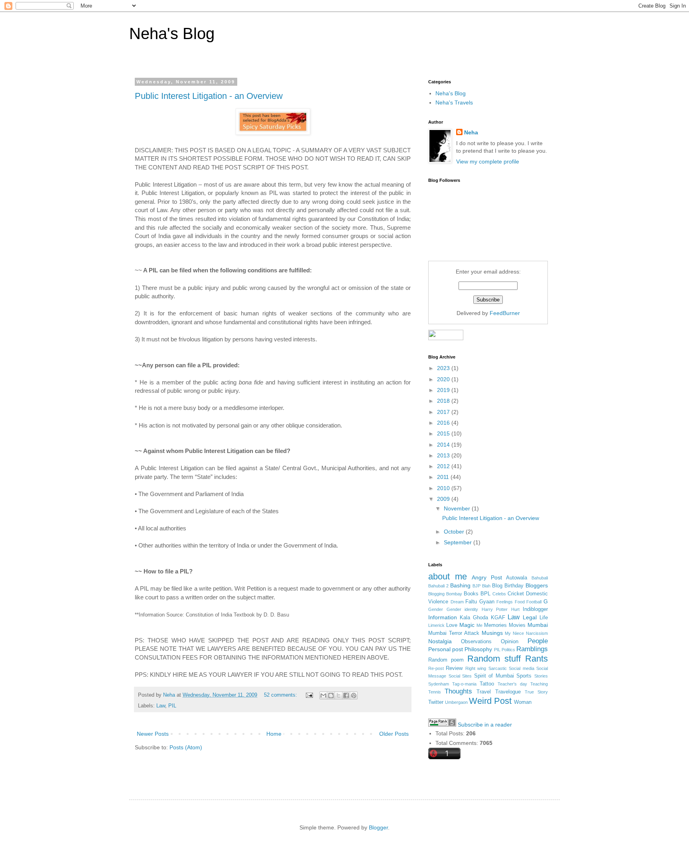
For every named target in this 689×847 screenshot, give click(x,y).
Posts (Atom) (185, 747)
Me (479, 625)
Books (471, 594)
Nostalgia (440, 641)
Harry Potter (495, 609)
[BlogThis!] (331, 695)
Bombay (454, 593)
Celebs (499, 593)
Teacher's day (512, 684)
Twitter (435, 702)
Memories (495, 625)
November (458, 508)
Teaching (539, 684)
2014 (444, 444)
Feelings (504, 601)
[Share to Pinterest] (354, 695)
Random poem (446, 660)
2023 (444, 368)
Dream (457, 601)
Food (520, 601)
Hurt (515, 609)
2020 (444, 379)
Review (454, 668)
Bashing (460, 585)
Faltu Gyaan (479, 602)
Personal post (445, 649)
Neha (471, 132)
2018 (444, 401)
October (455, 531)
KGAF (498, 617)
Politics (508, 649)
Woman (523, 702)
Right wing (475, 668)
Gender (435, 609)
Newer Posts (153, 734)
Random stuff (494, 659)
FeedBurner (505, 313)
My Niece (514, 633)
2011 (444, 477)
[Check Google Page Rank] (442, 724)
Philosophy (478, 649)
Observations (476, 641)
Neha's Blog (172, 33)
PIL (172, 706)
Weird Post (490, 701)
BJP (476, 585)
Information (442, 617)
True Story (536, 691)
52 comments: (281, 695)
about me (447, 576)
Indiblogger (535, 609)
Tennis (434, 691)
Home (274, 734)
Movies (517, 625)
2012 (444, 466)
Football (533, 601)
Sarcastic (497, 668)
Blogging (436, 593)
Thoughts (458, 691)
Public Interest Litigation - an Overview (209, 96)
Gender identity (462, 609)
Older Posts (394, 734)
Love (451, 625)
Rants (536, 659)
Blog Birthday (508, 586)
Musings (492, 633)
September (458, 542)
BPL (485, 594)
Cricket (516, 594)
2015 (444, 433)
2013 (444, 455)
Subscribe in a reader (485, 724)
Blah (486, 585)
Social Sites (460, 676)
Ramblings (532, 649)
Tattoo (487, 684)
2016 (444, 423)
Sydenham (438, 684)
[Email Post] (309, 695)
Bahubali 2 (438, 585)
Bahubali (540, 577)
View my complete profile (487, 161)
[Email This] (323, 695)
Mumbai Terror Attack (453, 633)
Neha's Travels (454, 102)
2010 (444, 488)
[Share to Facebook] (346, 695)
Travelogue (508, 692)
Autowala (516, 578)
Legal (530, 617)
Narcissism (537, 633)
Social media (521, 668)
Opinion (509, 641)
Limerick (436, 625)
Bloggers (537, 585)
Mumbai (538, 625)
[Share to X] (339, 695)
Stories (541, 676)
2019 (444, 390)
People (538, 641)
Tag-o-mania (464, 684)
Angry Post (487, 577)
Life (543, 617)
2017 (444, 412)
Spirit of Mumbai (494, 676)
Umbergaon (456, 702)
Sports (524, 676)
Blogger (378, 827)
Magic (466, 625)
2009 (444, 499)
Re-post (436, 668)
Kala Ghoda (474, 617)
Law (160, 706)
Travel (483, 692)
